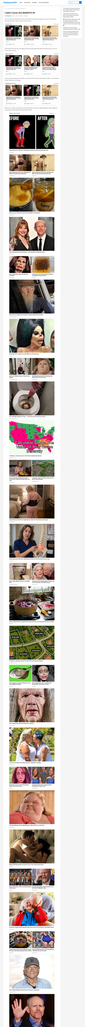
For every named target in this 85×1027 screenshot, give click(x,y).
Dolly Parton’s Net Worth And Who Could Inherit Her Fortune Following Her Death (71, 15)
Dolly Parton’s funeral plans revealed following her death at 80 (71, 28)
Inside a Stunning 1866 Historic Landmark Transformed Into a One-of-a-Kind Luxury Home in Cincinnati (71, 34)
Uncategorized (11, 8)
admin (13, 15)
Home (6, 8)
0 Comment (25, 15)
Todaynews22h (10, 2)
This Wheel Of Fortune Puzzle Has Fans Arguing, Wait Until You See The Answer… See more (71, 10)
